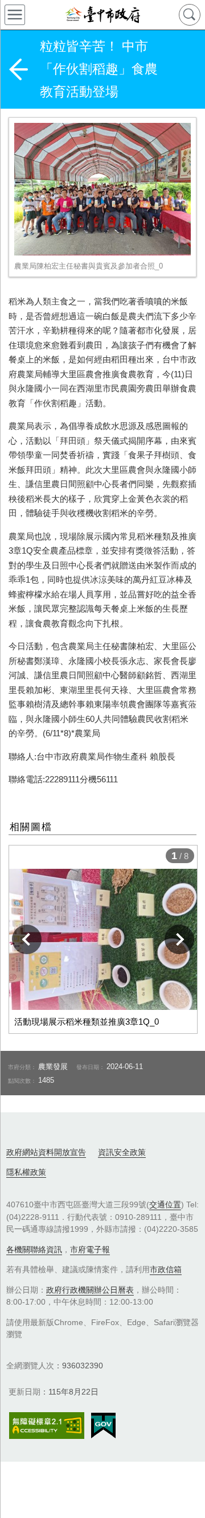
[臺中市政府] (102, 15)
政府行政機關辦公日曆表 (90, 1289)
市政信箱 (166, 1269)
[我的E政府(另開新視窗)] (103, 1426)
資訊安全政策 (122, 1152)
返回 (18, 69)
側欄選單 (15, 15)
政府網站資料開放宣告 (46, 1152)
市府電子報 (90, 1249)
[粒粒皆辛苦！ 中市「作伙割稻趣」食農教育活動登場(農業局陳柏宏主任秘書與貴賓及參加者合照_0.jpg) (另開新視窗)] (102, 189)
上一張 (27, 939)
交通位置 (165, 1204)
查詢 (189, 15)
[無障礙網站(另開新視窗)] (46, 1425)
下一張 (179, 939)
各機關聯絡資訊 (34, 1249)
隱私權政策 (26, 1172)
